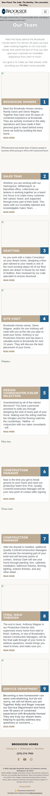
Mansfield (39, 748)
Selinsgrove (12, 748)
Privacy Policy (25, 786)
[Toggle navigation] (45, 11)
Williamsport (25, 748)
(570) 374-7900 (25, 753)
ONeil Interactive (35, 793)
